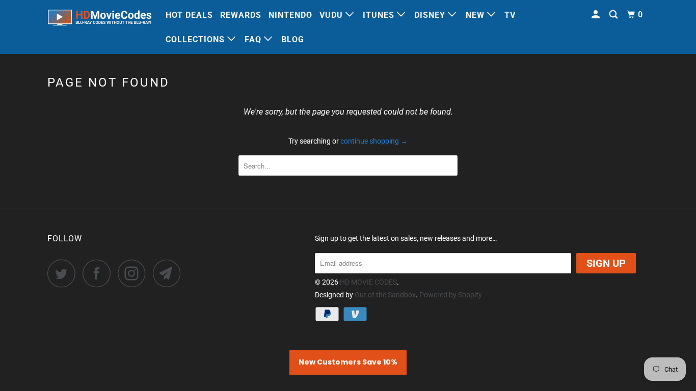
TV (510, 15)
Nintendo (290, 15)
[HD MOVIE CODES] (99, 20)
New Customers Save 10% (348, 362)
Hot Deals (189, 15)
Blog (292, 39)
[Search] (614, 14)
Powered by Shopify (450, 295)
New (476, 15)
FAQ (254, 39)
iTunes (380, 15)
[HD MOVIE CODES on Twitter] (64, 273)
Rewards (240, 15)
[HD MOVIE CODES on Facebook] (99, 273)
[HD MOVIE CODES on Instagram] (134, 273)
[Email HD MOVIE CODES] (169, 273)
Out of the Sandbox (385, 295)
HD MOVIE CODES (368, 282)
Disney (431, 15)
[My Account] (597, 14)
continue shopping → (374, 141)
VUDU (332, 15)
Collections (196, 39)
